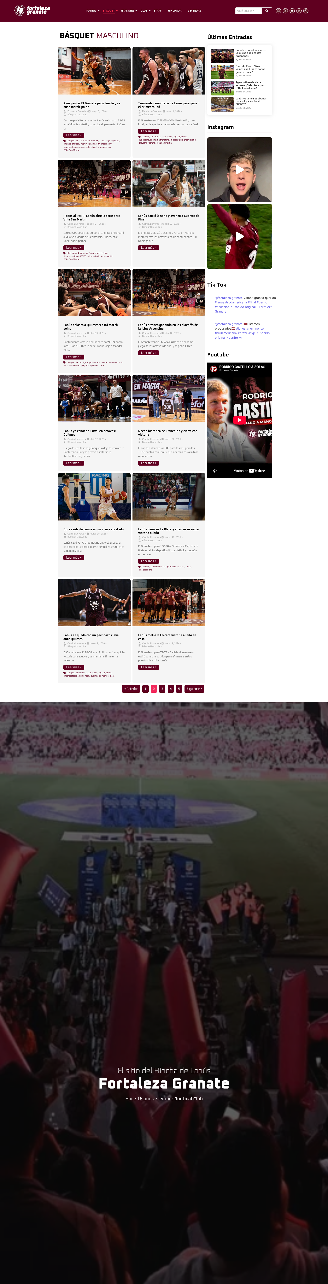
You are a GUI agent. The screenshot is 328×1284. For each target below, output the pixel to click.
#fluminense (255, 328)
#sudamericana (236, 302)
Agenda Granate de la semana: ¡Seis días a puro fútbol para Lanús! (250, 85)
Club (144, 10)
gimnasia (171, 567)
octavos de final (72, 365)
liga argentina (112, 141)
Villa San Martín (71, 150)
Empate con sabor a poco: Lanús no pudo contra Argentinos (251, 53)
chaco (79, 141)
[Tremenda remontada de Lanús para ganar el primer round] (168, 71)
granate (98, 253)
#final (252, 302)
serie (101, 365)
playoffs (95, 147)
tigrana (151, 143)
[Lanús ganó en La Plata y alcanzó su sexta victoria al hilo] (168, 496)
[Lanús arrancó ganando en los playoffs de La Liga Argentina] (168, 292)
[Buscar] (267, 10)
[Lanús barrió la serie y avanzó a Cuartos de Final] (168, 183)
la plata (180, 567)
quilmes (94, 365)
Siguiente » (194, 688)
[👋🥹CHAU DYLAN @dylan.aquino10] (239, 236)
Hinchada (174, 10)
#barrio (262, 302)
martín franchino (89, 144)
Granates (127, 10)
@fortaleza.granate (229, 298)
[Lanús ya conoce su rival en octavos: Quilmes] (94, 398)
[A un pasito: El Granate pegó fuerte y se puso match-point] (94, 71)
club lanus (72, 253)
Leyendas (194, 10)
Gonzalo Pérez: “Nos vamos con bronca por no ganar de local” (250, 69)
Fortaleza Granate (76, 111)
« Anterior (131, 688)
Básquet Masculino (77, 114)
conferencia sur (158, 567)
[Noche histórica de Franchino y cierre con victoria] (168, 398)
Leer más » (73, 135)
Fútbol (91, 10)
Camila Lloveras (75, 224)
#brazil (243, 333)
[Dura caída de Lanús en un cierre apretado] (94, 496)
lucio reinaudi (145, 140)
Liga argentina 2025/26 (75, 256)
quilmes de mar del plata (102, 676)
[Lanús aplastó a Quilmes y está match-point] (94, 292)
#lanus (219, 302)
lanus (102, 141)
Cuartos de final (90, 141)
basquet (71, 141)
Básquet (109, 10)
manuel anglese (71, 144)
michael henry (105, 144)
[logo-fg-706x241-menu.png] (32, 10)
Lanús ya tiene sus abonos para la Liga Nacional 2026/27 (251, 102)
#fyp (251, 333)
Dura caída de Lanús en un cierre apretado (93, 529)
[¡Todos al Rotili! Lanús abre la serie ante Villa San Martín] (94, 183)
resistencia (105, 147)
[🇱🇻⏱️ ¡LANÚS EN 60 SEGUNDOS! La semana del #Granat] (239, 169)
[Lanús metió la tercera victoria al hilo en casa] (168, 602)
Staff (158, 10)
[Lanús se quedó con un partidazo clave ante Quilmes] (94, 602)
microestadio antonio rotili (76, 147)
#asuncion (222, 307)
